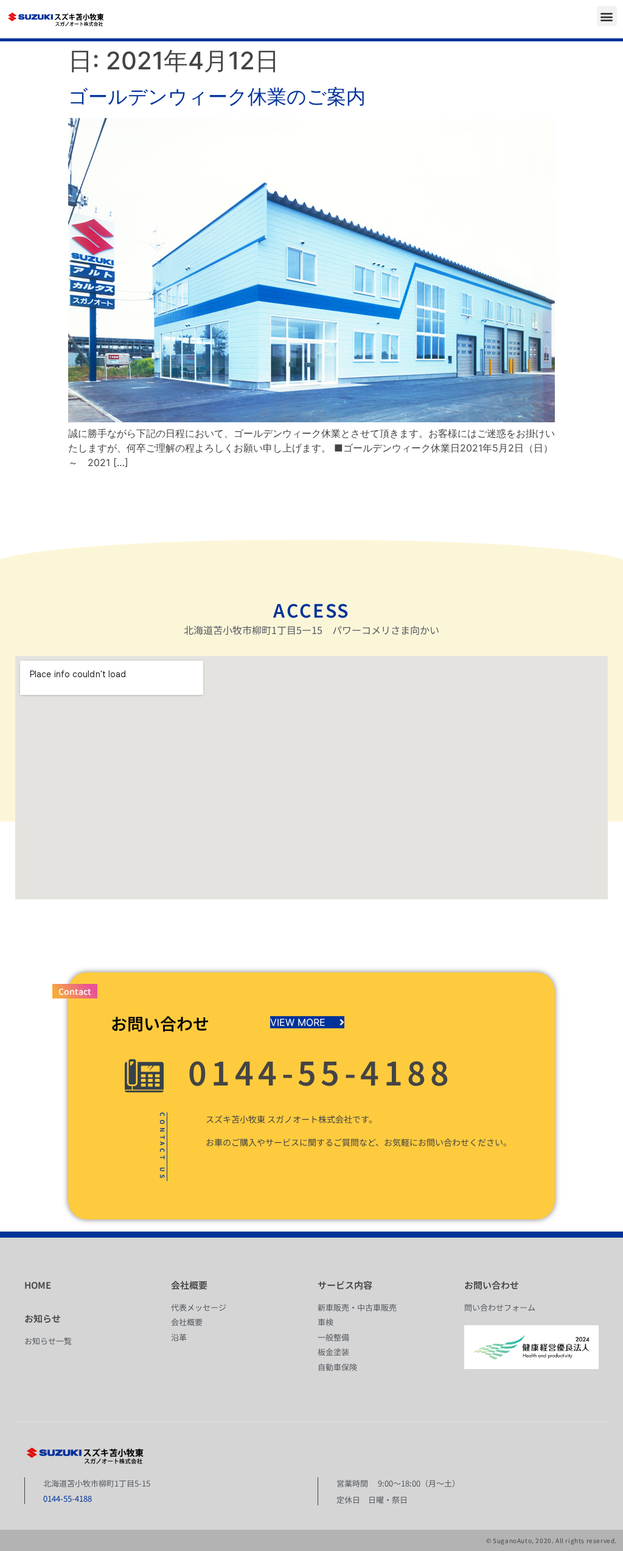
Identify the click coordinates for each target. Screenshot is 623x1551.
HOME (37, 1284)
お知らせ (42, 1318)
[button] (607, 16)
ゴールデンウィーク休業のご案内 (217, 96)
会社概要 (189, 1284)
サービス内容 (345, 1284)
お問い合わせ (491, 1284)
